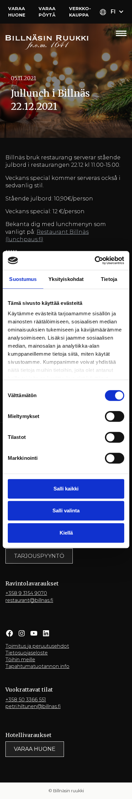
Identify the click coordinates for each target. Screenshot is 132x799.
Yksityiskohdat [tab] (66, 279)
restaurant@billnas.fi (29, 600)
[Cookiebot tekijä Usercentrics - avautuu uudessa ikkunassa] (95, 260)
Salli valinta (66, 510)
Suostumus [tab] (23, 279)
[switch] (114, 416)
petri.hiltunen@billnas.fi (33, 706)
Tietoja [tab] (109, 279)
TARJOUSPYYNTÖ (39, 556)
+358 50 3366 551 (25, 700)
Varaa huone (16, 12)
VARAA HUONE (35, 749)
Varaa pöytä (47, 12)
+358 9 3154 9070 (26, 593)
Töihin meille (20, 660)
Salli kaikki (66, 488)
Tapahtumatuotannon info (37, 666)
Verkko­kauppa (80, 12)
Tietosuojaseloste (26, 653)
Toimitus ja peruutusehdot (37, 646)
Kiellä (66, 533)
